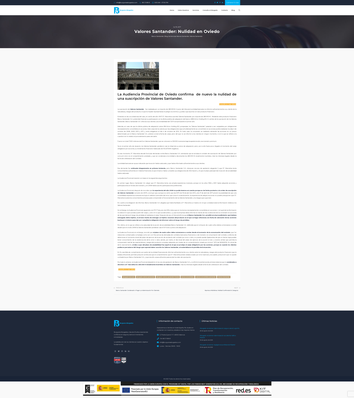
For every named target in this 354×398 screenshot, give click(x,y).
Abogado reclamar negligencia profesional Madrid (217, 345)
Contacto (224, 10)
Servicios (195, 10)
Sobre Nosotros (183, 10)
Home (172, 10)
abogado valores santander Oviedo (168, 277)
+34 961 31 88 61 (165, 338)
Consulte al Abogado (210, 10)
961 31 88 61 (146, 2)
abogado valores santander (145, 277)
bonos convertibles (187, 277)
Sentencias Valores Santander (178, 36)
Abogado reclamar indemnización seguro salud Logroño (219, 328)
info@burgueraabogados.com (126, 2)
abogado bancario (128, 277)
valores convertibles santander (206, 277)
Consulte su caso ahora (227, 104)
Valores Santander (196, 36)
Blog (233, 10)
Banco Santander (158, 36)
